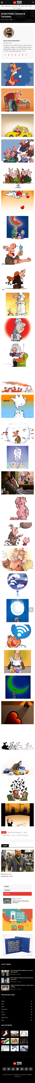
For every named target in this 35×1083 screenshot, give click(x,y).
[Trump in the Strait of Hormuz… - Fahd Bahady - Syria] (5, 1033)
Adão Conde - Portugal (7, 876)
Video (16, 1020)
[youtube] (13, 1069)
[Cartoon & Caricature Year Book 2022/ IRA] (17, 945)
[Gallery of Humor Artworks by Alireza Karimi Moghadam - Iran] (7, 901)
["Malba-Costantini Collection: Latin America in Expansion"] (5, 988)
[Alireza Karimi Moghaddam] (17, 74)
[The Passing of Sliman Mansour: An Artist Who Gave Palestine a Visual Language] (5, 973)
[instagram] (19, 54)
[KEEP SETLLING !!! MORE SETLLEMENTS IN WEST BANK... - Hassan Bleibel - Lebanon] (5, 1041)
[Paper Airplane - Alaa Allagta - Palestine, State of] (5, 1048)
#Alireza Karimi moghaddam (14, 832)
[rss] (26, 1069)
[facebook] (5, 54)
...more (24, 51)
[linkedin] (15, 54)
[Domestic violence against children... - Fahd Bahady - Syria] (24, 1048)
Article (16, 1006)
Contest (16, 1014)
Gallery (16, 1001)
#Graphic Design (6, 835)
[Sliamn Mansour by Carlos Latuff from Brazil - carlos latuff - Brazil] (24, 1033)
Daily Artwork (16, 1017)
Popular (7, 890)
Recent (6, 886)
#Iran (13, 835)
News (16, 1012)
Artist (16, 1004)
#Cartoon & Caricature (22, 835)
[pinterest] (22, 54)
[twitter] (8, 54)
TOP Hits (7, 893)
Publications (16, 1009)
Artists (7, 19)
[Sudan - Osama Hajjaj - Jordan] (24, 1041)
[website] (12, 54)
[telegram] (17, 1069)
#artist (25, 832)
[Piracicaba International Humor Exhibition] (17, 920)
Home (2, 19)
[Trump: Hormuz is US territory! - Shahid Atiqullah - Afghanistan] (15, 1048)
